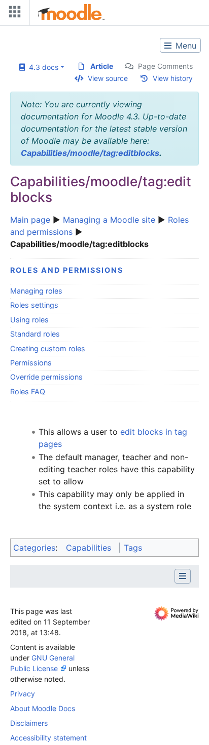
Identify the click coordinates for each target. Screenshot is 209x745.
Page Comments (165, 66)
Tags (133, 548)
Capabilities (88, 548)
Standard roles (35, 333)
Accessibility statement (48, 737)
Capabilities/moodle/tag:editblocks (90, 153)
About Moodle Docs (42, 708)
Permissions (31, 362)
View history (173, 78)
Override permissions (46, 376)
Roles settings (34, 305)
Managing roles (36, 290)
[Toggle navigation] (12, 14)
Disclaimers (29, 723)
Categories (34, 548)
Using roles (29, 319)
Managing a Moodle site (109, 220)
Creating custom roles (47, 348)
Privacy (22, 693)
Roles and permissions (66, 270)
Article (101, 66)
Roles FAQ (27, 391)
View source (108, 78)
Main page (30, 220)
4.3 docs (41, 67)
